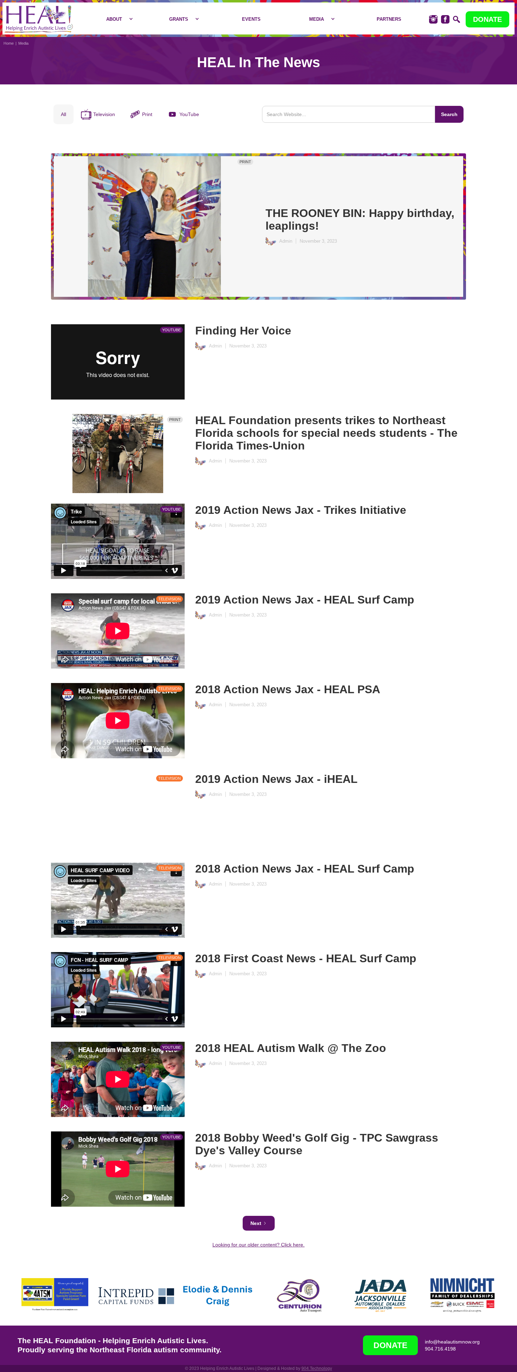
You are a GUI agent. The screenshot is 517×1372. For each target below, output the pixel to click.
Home (9, 43)
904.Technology (316, 1368)
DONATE (487, 19)
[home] (38, 18)
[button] (117, 19)
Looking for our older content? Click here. (258, 1244)
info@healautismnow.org (452, 1342)
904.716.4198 (440, 1349)
